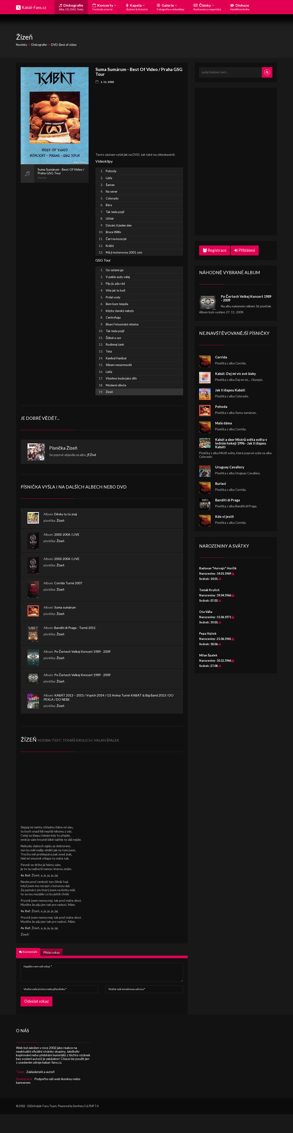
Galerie (170, 7)
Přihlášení (246, 250)
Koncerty (103, 7)
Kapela (137, 7)
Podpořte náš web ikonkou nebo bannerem (48, 1080)
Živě (93, 455)
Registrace (216, 250)
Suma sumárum (65, 607)
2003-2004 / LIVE (66, 534)
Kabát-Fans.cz (34, 7)
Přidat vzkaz (51, 952)
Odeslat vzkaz (36, 1001)
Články (207, 7)
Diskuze (240, 7)
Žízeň (71, 447)
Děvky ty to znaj (65, 514)
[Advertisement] (55, 251)
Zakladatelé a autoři (40, 1072)
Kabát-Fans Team (45, 1106)
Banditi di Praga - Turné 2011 (75, 628)
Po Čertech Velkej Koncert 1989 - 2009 (82, 651)
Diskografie (71, 7)
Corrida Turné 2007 (68, 583)
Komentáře (29, 952)
